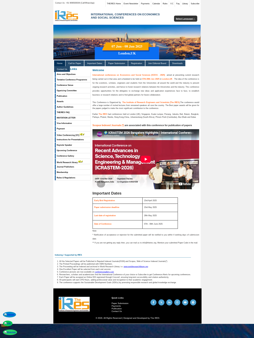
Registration (136, 63)
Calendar (156, 4)
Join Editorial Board (157, 63)
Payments (145, 4)
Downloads (177, 63)
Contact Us (62, 69)
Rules (165, 4)
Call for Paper (74, 63)
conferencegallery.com (104, 272)
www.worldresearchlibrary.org (136, 266)
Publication (117, 308)
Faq (177, 4)
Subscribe (195, 4)
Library (185, 4)
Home (59, 63)
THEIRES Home (114, 4)
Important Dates (94, 63)
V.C (171, 4)
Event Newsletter (131, 4)
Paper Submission (116, 63)
